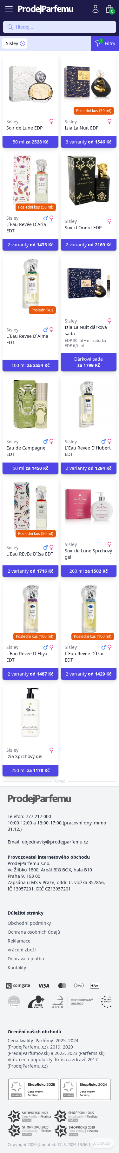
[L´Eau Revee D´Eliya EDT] (30, 610)
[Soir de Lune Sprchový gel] (88, 507)
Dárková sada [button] (88, 362)
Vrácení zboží (22, 950)
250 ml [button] (30, 770)
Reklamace (19, 941)
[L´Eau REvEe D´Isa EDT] (30, 507)
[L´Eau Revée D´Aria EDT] (30, 181)
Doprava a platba (26, 959)
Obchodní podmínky (29, 923)
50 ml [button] (30, 142)
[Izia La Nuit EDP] (88, 84)
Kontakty (17, 967)
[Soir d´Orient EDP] (88, 181)
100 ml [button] (30, 365)
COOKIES (102, 1143)
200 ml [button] (88, 571)
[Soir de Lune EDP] (30, 84)
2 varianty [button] (30, 245)
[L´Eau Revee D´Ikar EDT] (88, 610)
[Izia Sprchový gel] (30, 713)
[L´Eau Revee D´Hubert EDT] (88, 404)
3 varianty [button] (88, 142)
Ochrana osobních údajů (34, 932)
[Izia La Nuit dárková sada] (88, 283)
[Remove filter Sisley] (22, 43)
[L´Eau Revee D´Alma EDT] (30, 283)
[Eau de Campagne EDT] (30, 404)
